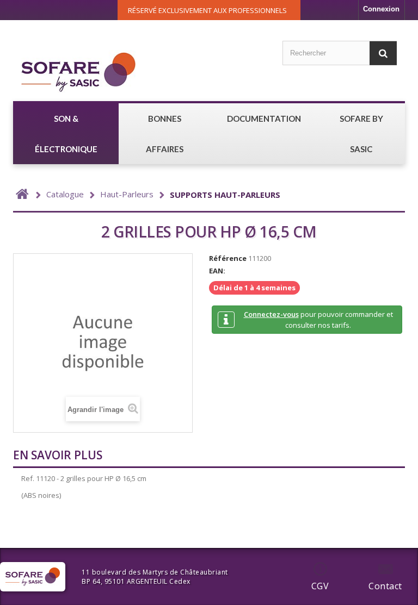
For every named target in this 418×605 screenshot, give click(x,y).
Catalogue (65, 194)
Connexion (381, 9)
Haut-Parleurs (126, 194)
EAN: (217, 271)
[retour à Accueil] (22, 194)
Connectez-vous (271, 314)
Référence (228, 258)
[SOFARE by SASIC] (78, 71)
